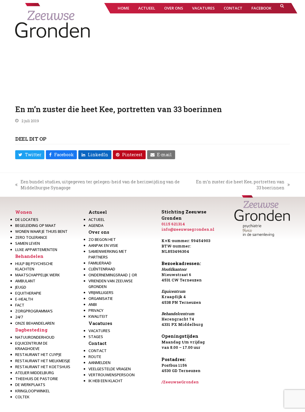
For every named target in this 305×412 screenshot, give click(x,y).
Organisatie (100, 298)
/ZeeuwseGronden (180, 382)
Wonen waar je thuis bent (41, 231)
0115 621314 (173, 224)
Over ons (98, 232)
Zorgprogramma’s (34, 311)
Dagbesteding (31, 330)
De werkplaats (30, 384)
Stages (95, 336)
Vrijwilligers (100, 292)
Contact (97, 343)
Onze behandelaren (35, 323)
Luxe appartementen (36, 249)
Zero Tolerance (31, 237)
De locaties (26, 219)
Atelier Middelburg (34, 372)
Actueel (97, 212)
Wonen (23, 212)
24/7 (19, 317)
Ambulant (25, 281)
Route (94, 356)
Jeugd (20, 287)
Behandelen (29, 256)
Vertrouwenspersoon (111, 374)
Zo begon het (102, 239)
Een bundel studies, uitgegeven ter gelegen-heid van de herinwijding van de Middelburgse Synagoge (97, 184)
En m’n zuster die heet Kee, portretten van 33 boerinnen (238, 184)
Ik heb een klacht (105, 380)
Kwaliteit (98, 316)
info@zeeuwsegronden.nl (187, 229)
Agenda (95, 225)
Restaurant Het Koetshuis (42, 366)
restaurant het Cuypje (38, 354)
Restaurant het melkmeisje (42, 360)
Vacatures (100, 323)
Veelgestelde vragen (109, 368)
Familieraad (99, 263)
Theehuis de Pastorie (36, 378)
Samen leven (27, 243)
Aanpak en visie (103, 245)
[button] (282, 8)
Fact (19, 305)
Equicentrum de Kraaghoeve (31, 345)
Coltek (22, 396)
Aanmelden (99, 362)
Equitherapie (28, 293)
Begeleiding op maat (35, 225)
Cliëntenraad (101, 269)
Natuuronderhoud (35, 337)
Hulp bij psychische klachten (34, 266)
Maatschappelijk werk (37, 275)
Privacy (95, 310)
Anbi (92, 304)
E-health (24, 299)
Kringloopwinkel (32, 391)
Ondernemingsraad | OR (112, 275)
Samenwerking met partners (107, 254)
